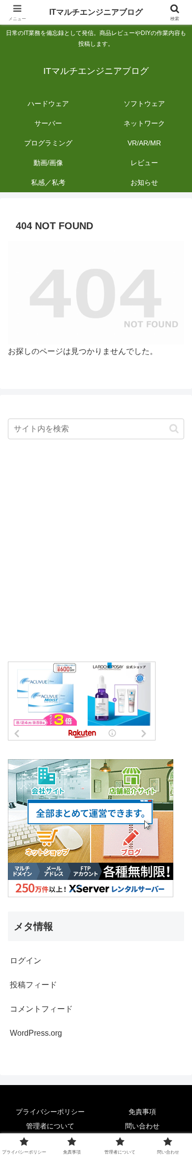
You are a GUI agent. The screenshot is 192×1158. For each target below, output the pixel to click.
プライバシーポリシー (50, 1112)
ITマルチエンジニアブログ (96, 12)
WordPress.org (36, 1033)
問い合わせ (142, 1126)
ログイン (25, 960)
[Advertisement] (96, 551)
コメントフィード (41, 1009)
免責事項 (142, 1112)
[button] (174, 428)
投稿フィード (33, 985)
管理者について (50, 1126)
